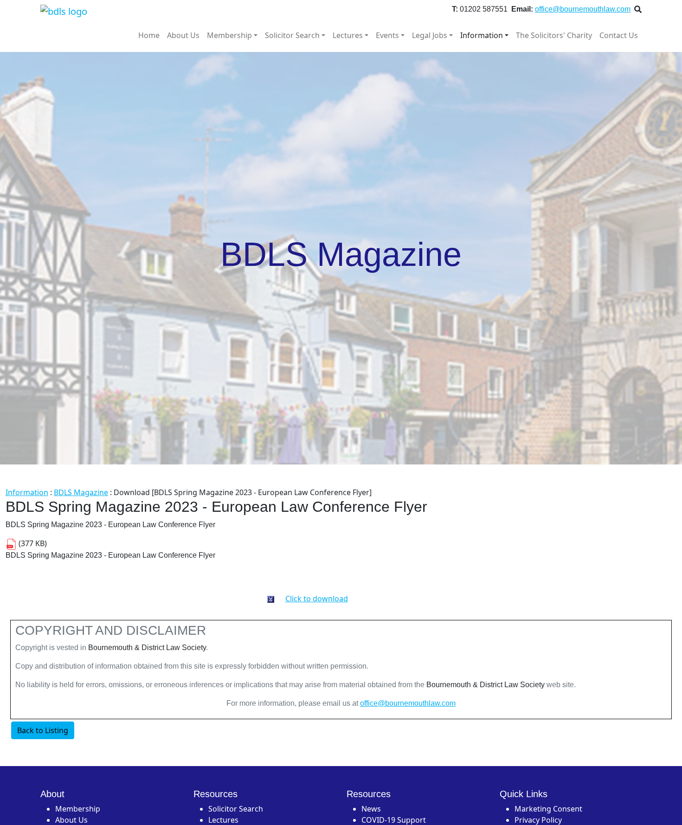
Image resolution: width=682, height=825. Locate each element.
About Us (183, 35)
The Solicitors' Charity (554, 35)
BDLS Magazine (81, 492)
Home (149, 35)
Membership (229, 35)
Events (387, 35)
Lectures (348, 35)
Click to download (316, 598)
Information (481, 35)
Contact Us (618, 35)
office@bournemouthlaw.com (583, 9)
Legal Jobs (429, 35)
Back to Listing (42, 730)
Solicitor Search (292, 35)
